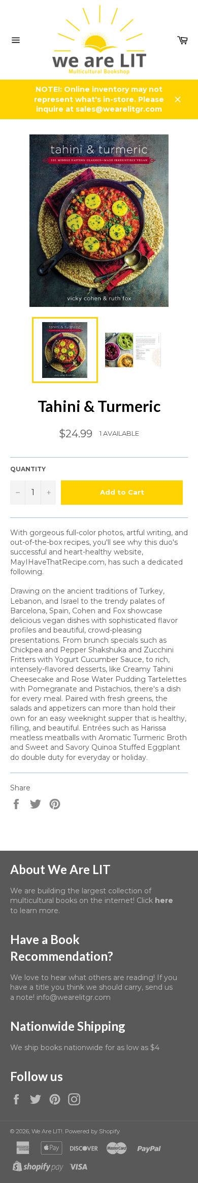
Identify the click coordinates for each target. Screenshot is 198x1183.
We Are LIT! (46, 1131)
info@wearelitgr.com (74, 997)
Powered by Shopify (92, 1131)
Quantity (28, 469)
